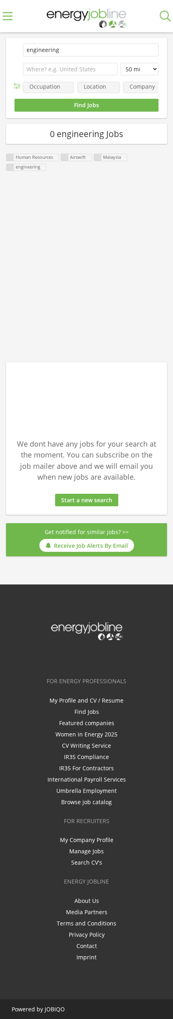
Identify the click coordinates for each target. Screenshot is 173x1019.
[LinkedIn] (88, 657)
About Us (86, 901)
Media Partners (86, 912)
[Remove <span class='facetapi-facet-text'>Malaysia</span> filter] (97, 157)
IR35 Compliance (86, 757)
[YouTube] (113, 657)
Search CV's (86, 862)
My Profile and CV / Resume (86, 700)
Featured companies (86, 723)
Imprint (86, 957)
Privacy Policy (87, 934)
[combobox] (70, 69)
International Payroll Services (86, 779)
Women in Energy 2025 (86, 734)
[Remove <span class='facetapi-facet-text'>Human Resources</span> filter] (10, 157)
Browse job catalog (86, 802)
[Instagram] (101, 657)
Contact (86, 946)
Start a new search (86, 500)
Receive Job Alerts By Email (91, 545)
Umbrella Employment (86, 790)
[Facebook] (61, 657)
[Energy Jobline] (86, 16)
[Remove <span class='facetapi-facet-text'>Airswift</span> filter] (64, 157)
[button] (18, 86)
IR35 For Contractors (86, 768)
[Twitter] (74, 657)
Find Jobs (86, 711)
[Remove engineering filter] (10, 167)
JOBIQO (55, 1009)
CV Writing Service (86, 745)
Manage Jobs (86, 851)
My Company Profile (86, 840)
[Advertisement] (86, 267)
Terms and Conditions (86, 923)
